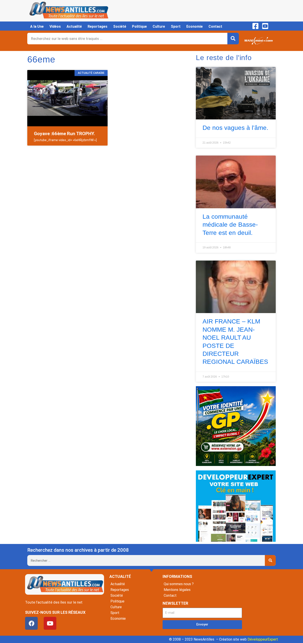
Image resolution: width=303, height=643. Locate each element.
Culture (159, 26)
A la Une (37, 26)
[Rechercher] (233, 38)
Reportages (97, 26)
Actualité (74, 26)
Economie (194, 26)
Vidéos (55, 26)
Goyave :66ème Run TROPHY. (64, 133)
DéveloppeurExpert (263, 639)
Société (119, 26)
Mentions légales (177, 590)
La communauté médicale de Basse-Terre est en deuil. (230, 224)
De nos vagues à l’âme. (235, 127)
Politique (139, 26)
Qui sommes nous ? (179, 584)
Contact (215, 26)
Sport (176, 26)
